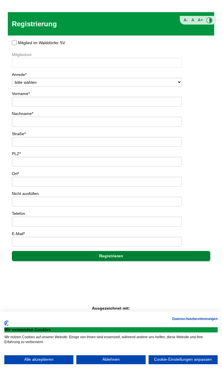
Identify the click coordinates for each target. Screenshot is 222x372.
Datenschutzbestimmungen (195, 319)
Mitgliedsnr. (22, 54)
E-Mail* (18, 233)
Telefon (18, 213)
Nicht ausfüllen (25, 193)
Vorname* (21, 93)
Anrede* (19, 74)
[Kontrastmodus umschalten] (209, 20)
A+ (200, 20)
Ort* (15, 173)
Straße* (19, 133)
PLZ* (16, 153)
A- (186, 20)
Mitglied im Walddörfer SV (41, 42)
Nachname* (22, 113)
